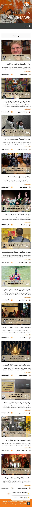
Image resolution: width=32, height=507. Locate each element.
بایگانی (10, 4)
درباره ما (6, 4)
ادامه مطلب (27, 72)
